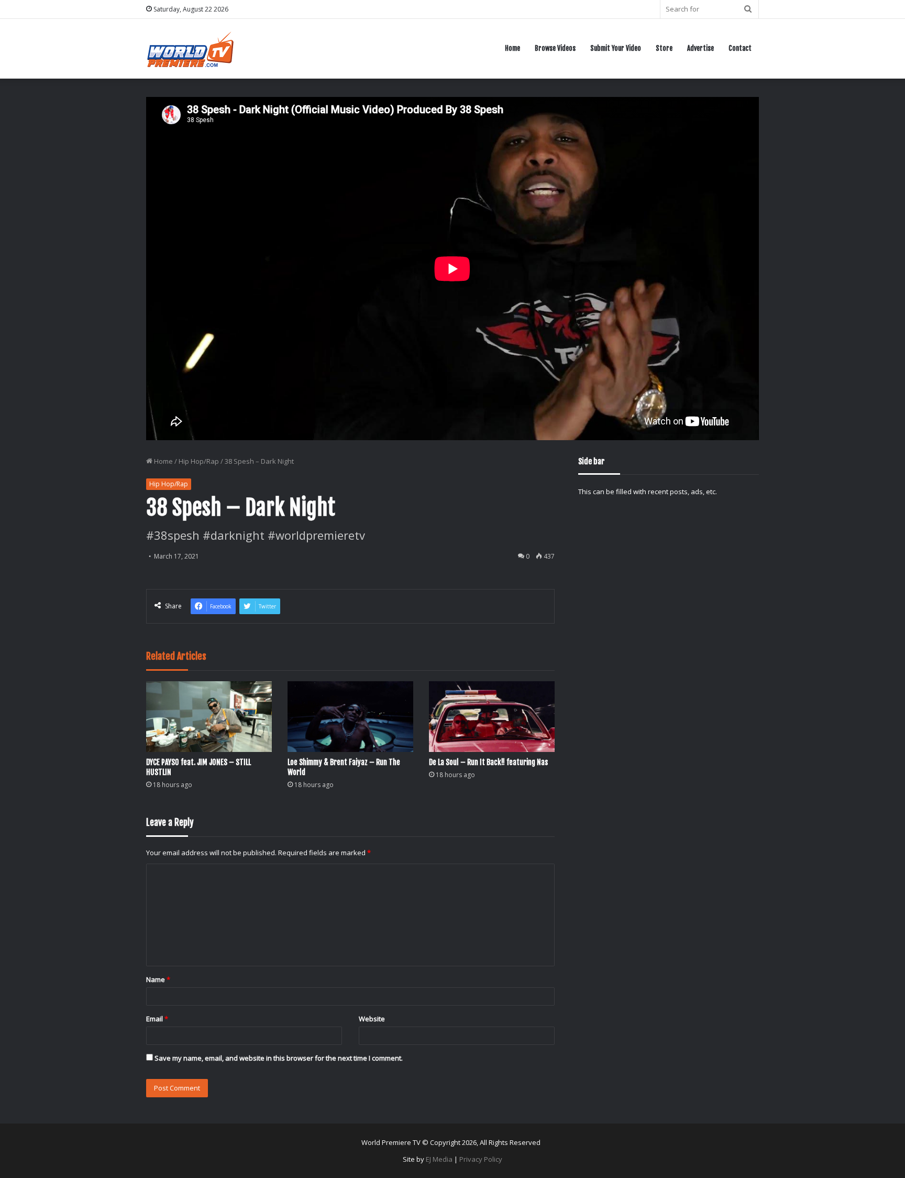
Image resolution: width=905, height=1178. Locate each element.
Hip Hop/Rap (199, 461)
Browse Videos (555, 48)
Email (157, 1018)
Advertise (700, 48)
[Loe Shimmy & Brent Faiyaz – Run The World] (350, 716)
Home (512, 48)
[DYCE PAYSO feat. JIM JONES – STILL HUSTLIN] (209, 716)
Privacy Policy (480, 1159)
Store (664, 48)
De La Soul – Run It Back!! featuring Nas (488, 762)
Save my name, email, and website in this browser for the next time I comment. (278, 1058)
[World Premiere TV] (190, 48)
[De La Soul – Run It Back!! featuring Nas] (492, 716)
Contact (740, 48)
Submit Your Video (615, 48)
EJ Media (439, 1159)
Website (372, 1018)
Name (158, 979)
